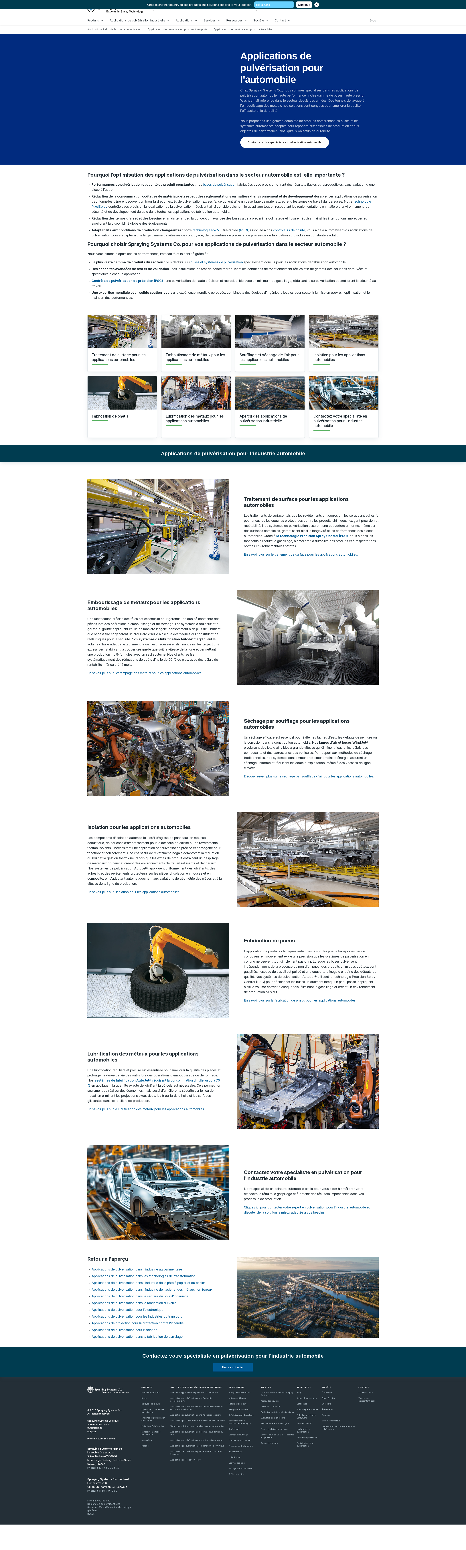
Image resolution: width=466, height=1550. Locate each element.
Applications (184, 20)
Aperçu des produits (150, 1392)
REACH (91, 1513)
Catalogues (302, 1404)
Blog (373, 20)
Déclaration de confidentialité (103, 1504)
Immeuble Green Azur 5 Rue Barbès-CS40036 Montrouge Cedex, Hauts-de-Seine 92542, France (109, 1456)
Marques (145, 1446)
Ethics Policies (328, 1398)
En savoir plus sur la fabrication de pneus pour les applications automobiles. (300, 1000)
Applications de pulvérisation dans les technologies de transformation (144, 1276)
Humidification (235, 1452)
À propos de (327, 1392)
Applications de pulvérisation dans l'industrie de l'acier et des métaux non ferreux (152, 1289)
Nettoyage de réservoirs (239, 1409)
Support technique (269, 1443)
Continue (304, 5)
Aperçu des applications (239, 1392)
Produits (93, 20)
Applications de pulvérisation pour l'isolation (124, 1330)
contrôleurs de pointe (289, 230)
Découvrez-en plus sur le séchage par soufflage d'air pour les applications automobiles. (309, 776)
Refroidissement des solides (241, 1415)
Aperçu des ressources (307, 1398)
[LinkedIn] (101, 1400)
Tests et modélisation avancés (274, 1429)
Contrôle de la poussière (239, 1440)
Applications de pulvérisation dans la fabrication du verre (134, 1303)
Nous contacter (233, 1367)
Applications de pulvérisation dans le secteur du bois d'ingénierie (140, 1296)
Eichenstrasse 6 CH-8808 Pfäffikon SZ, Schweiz (108, 1483)
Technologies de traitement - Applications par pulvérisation (197, 1426)
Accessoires (146, 1440)
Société (258, 20)
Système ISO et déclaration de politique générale (109, 1509)
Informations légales (98, 1500)
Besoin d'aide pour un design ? (275, 1423)
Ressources (234, 20)
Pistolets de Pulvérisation (152, 1426)
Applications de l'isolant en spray (185, 1460)
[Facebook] (108, 1400)
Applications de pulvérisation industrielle (137, 20)
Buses (144, 1398)
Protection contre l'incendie (241, 1446)
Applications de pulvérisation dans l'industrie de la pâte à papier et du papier (148, 1283)
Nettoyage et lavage (237, 1398)
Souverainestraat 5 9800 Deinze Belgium (103, 1426)
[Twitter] (95, 1400)
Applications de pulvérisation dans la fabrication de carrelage (137, 1336)
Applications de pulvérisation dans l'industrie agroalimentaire (137, 1269)
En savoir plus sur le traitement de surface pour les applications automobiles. (301, 554)
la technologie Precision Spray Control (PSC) (312, 536)
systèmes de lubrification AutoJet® (122, 1080)
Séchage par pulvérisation (240, 1468)
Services (210, 20)
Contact (280, 20)
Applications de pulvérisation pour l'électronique (127, 1310)
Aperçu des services (270, 1401)
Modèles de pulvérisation (308, 1437)
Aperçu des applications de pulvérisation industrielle (194, 1392)
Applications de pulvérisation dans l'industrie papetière (195, 1415)
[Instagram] (114, 1400)
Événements (327, 1409)
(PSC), (244, 230)
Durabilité (326, 1404)
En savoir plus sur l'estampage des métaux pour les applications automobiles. (144, 673)
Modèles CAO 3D (304, 1423)
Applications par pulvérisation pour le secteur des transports (197, 1420)
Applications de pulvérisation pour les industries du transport (137, 1316)
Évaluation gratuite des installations (277, 1412)
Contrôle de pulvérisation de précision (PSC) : (128, 281)
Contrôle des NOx (236, 1463)
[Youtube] (89, 1400)
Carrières (326, 1415)
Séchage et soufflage (238, 1435)
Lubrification (234, 1457)
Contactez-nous (365, 1392)
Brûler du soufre (236, 1474)
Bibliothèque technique (307, 1409)
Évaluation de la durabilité (273, 1418)
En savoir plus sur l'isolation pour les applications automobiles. (133, 892)
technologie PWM (206, 230)
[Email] (120, 1400)
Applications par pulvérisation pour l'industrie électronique (197, 1446)
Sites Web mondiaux (331, 1421)
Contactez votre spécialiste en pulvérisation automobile (284, 142)
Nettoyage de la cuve (150, 1404)
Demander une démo (270, 1406)
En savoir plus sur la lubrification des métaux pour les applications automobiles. (146, 1109)
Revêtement (234, 1429)
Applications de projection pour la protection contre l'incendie (137, 1323)
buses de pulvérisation (219, 184)
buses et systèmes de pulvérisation (217, 262)
